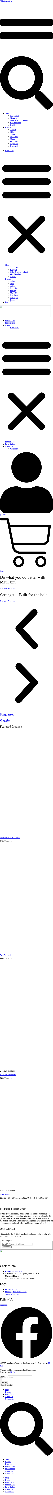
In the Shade (10, 320)
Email (5, 1244)
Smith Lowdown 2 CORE (10, 838)
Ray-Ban (14, 144)
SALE (13, 125)
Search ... (4, 1377)
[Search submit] (1, 1379)
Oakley (13, 139)
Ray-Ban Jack (5, 955)
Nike (12, 132)
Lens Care (9, 151)
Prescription (10, 323)
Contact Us (14, 327)
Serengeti (14, 146)
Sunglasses (14, 116)
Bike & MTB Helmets (19, 120)
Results (4, 1382)
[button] (26, 208)
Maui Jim (14, 137)
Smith (12, 148)
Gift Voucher (15, 123)
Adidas (13, 130)
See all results (6, 1385)
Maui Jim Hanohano (8, 1075)
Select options (8, 845)
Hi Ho (12, 1372)
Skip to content (6, 1)
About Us (9, 325)
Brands (8, 127)
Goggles (13, 118)
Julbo (12, 134)
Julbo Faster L (6, 1194)
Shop (7, 113)
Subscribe (7, 1247)
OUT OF (14, 141)
